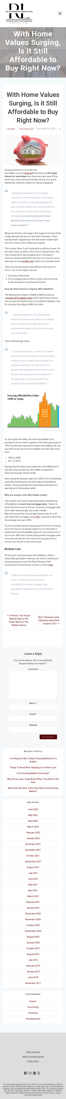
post (51, 565)
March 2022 (33, 827)
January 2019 (33, 971)
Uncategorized (26, 128)
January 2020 (33, 942)
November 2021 (33, 850)
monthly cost (27, 261)
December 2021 (33, 844)
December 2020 (33, 913)
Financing (33, 1013)
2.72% (37, 517)
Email (33, 714)
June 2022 (33, 809)
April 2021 (33, 890)
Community (33, 1007)
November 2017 (33, 983)
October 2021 (33, 856)
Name (33, 703)
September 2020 (33, 931)
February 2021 (33, 902)
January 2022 (33, 838)
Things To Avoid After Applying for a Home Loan (33, 767)
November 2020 (33, 919)
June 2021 (33, 879)
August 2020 (33, 937)
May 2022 (33, 815)
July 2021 (33, 873)
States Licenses (33, 1052)
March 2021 (33, 896)
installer (11, 128)
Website (33, 725)
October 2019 (33, 948)
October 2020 (33, 925)
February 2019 (33, 966)
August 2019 (33, 954)
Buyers (33, 1001)
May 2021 (33, 884)
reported (28, 173)
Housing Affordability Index (19, 298)
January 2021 (33, 908)
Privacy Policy (33, 1061)
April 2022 (33, 821)
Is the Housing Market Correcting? (33, 773)
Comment (33, 669)
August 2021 (33, 867)
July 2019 (33, 960)
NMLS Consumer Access (33, 1057)
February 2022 (33, 832)
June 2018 (33, 977)
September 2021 (33, 861)
